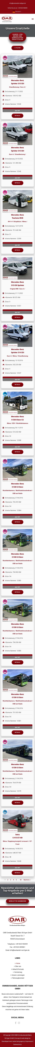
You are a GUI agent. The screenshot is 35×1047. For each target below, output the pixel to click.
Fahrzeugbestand (18, 978)
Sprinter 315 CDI (17, 83)
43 (21, 880)
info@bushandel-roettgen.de (17, 3)
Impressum (29, 1041)
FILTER (18, 48)
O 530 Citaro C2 (17, 420)
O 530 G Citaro (17, 487)
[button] (33, 19)
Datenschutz (17, 1044)
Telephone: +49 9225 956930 (17, 944)
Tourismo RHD (17, 218)
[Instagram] (19, 1023)
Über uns (18, 966)
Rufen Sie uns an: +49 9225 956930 (17, 8)
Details (17, 115)
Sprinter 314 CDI (17, 352)
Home (18, 963)
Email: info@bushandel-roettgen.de (17, 950)
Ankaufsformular (18, 969)
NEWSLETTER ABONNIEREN (17, 901)
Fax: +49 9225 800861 (17, 947)
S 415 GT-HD (18, 838)
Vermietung (18, 972)
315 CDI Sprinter (17, 285)
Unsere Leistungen (18, 975)
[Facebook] (15, 1023)
